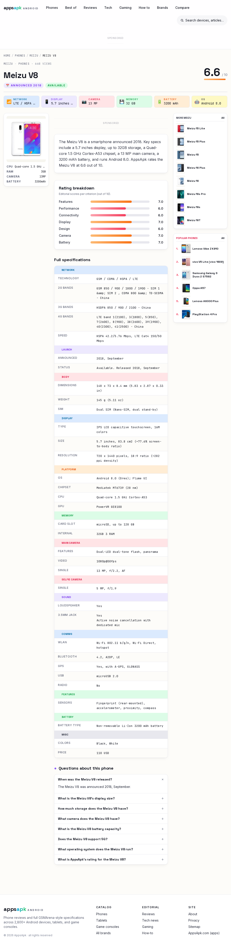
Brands (162, 7)
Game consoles (107, 927)
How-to (147, 933)
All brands (103, 933)
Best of (70, 7)
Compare (182, 7)
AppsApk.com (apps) (204, 933)
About (192, 914)
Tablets (101, 920)
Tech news (150, 920)
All (222, 117)
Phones (52, 7)
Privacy (193, 920)
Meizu (34, 55)
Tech (108, 7)
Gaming (125, 7)
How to (144, 7)
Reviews (90, 7)
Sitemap (194, 927)
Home (7, 55)
